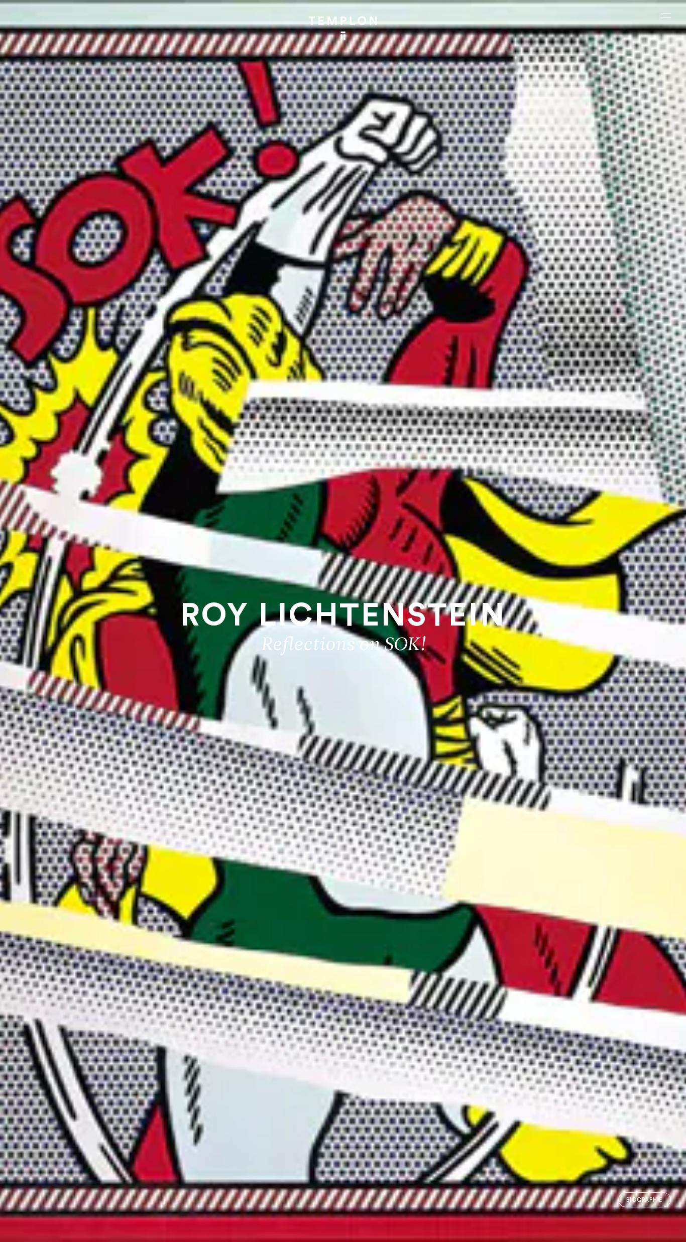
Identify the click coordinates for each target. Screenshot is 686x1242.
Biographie (644, 1200)
